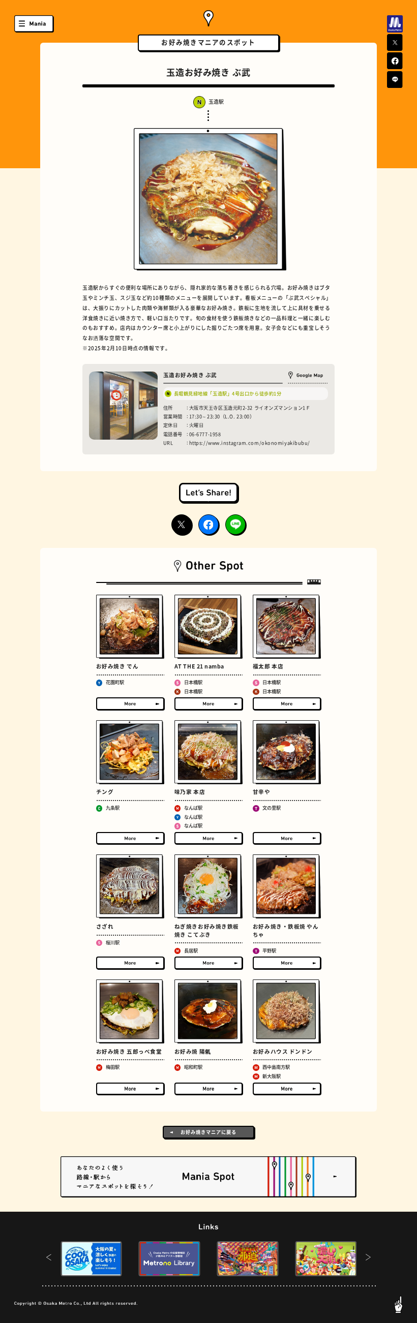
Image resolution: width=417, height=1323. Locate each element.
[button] (48, 1258)
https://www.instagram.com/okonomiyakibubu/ (249, 443)
